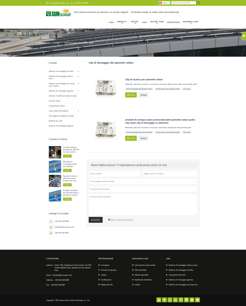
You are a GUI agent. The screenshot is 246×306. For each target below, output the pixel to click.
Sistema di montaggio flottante (61, 126)
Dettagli (143, 95)
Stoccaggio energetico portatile (61, 116)
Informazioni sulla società (145, 265)
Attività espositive (142, 275)
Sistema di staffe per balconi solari (63, 96)
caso (144, 22)
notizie (134, 22)
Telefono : (50, 280)
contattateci (173, 22)
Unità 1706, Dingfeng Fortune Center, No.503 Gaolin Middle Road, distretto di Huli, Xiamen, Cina (72, 267)
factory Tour (157, 22)
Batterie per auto (55, 121)
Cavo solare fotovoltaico (58, 111)
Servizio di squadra (108, 270)
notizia (103, 275)
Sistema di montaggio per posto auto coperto (187, 285)
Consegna (105, 265)
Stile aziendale (141, 270)
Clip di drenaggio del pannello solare (139, 89)
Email (131, 94)
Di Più (67, 156)
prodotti (57, 43)
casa (111, 22)
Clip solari (186, 89)
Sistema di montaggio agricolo (61, 91)
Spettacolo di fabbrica (143, 280)
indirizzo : (50, 265)
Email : (49, 275)
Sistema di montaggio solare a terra (183, 265)
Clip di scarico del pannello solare (168, 132)
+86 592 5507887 (62, 233)
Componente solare (57, 106)
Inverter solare (55, 101)
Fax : (48, 285)
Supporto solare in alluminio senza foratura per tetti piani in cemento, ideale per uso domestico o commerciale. (70, 178)
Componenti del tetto (177, 275)
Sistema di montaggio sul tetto (61, 71)
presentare (95, 220)
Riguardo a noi (190, 22)
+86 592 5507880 (81, 3)
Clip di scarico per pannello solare (168, 89)
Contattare (52, 259)
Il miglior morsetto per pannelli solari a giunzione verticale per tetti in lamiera (71, 192)
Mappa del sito (107, 285)
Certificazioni (106, 280)
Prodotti (121, 22)
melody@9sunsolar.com (59, 3)
